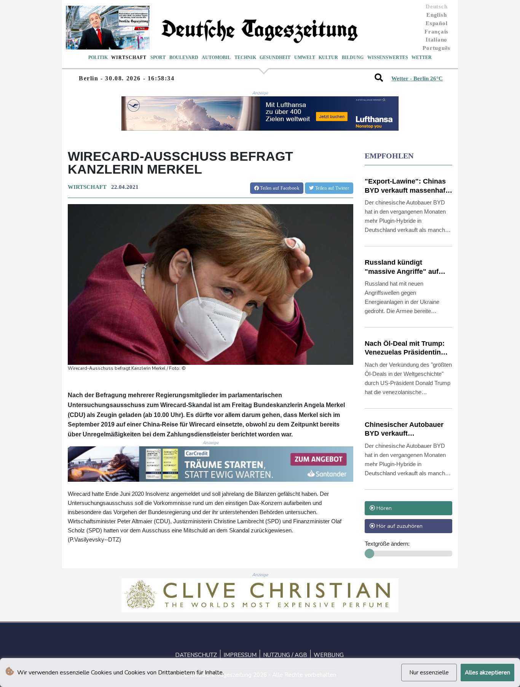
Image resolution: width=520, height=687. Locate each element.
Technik (245, 57)
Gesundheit (275, 57)
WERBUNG (329, 655)
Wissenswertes (387, 57)
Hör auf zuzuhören (399, 526)
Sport (158, 57)
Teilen (279, 188)
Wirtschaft (129, 57)
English (436, 15)
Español (436, 23)
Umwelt (304, 57)
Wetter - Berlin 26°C (417, 78)
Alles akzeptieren (487, 672)
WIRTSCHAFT (87, 187)
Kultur (328, 57)
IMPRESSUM (240, 655)
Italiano (436, 40)
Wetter (422, 57)
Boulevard (183, 57)
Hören (383, 508)
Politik (98, 57)
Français (436, 32)
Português (436, 48)
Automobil (216, 57)
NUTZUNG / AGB (285, 655)
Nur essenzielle (429, 672)
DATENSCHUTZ (196, 655)
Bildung (353, 57)
